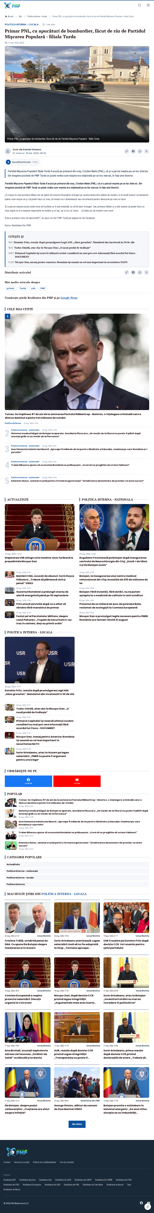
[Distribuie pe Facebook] (133, 151)
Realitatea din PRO (11, 1184)
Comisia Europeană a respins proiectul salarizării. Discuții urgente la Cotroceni (23, 999)
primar (10, 288)
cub (33, 288)
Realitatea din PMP (90, 1100)
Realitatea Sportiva (28, 1180)
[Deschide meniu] (148, 5)
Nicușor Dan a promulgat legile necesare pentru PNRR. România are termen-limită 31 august (113, 618)
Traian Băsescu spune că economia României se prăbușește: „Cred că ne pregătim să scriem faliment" (70, 465)
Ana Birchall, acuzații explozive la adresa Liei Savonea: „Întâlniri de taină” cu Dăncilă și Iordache (26, 1054)
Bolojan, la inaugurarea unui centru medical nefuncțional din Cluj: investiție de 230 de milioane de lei (113, 579)
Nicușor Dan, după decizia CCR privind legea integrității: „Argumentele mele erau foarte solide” (74, 1001)
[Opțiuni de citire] (147, 1206)
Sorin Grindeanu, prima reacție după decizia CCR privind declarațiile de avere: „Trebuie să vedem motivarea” (124, 1056)
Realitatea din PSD (124, 1180)
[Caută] (140, 5)
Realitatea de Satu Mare (93, 1184)
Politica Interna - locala (37, 16)
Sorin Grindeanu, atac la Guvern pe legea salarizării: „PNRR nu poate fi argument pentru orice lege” (42, 756)
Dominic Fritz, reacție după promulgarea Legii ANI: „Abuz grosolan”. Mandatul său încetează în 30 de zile (74, 242)
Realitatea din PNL (71, 1184)
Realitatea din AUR (63, 1180)
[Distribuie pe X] (146, 151)
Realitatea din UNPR (83, 1180)
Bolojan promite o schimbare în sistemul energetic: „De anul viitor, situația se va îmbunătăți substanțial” (125, 1111)
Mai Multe (77, 1124)
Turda (22, 288)
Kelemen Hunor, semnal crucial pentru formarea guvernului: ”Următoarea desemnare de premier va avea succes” (77, 480)
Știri (20, 16)
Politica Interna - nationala (25, 430)
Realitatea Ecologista (32, 1184)
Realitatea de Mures (12, 1189)
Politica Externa (13, 423)
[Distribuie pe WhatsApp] (140, 151)
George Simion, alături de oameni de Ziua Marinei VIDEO (75, 1107)
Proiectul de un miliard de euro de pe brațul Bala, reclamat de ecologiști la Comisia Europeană (110, 605)
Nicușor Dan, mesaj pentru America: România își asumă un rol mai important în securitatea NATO (71, 262)
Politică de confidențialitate (44, 1162)
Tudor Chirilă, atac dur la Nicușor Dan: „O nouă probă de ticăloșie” (52, 247)
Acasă (10, 16)
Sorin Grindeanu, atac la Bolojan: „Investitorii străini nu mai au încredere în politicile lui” (124, 999)
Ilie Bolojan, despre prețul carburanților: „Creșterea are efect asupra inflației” (27, 1109)
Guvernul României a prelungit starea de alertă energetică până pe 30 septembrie (42, 593)
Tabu (129, 1184)
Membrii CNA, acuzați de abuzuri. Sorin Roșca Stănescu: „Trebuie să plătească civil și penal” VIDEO (45, 579)
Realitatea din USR (52, 1184)
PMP (42, 288)
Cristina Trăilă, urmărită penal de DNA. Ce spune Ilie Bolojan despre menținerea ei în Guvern (26, 944)
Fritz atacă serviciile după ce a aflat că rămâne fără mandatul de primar (41, 605)
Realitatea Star (45, 1180)
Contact (7, 1162)
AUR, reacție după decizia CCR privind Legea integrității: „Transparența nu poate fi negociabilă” (73, 1056)
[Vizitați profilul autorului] (8, 151)
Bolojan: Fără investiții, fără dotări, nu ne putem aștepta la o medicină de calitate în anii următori (111, 593)
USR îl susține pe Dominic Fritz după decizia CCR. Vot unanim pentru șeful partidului (126, 944)
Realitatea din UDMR (103, 1180)
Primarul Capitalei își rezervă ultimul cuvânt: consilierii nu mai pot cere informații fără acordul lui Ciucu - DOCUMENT (76, 254)
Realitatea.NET (10, 1180)
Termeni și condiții (21, 1162)
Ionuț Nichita (44, 936)
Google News (69, 297)
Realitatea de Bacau (115, 1184)
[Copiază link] (126, 151)
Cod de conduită (67, 1162)
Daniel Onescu (32, 149)
